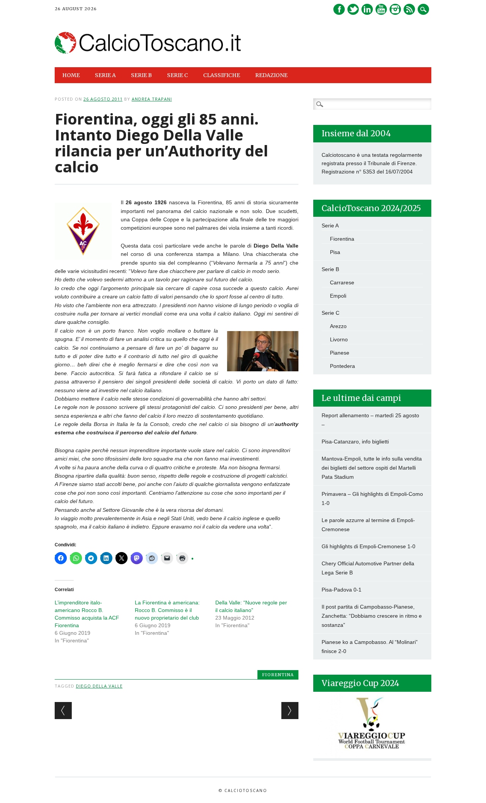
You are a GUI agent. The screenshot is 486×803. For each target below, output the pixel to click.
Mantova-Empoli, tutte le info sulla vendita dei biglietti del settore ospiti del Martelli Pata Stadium (372, 468)
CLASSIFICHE (221, 75)
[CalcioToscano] (148, 52)
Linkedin (367, 9)
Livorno (339, 339)
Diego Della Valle (99, 686)
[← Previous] (63, 710)
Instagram (395, 9)
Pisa (335, 252)
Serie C (330, 313)
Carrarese (342, 282)
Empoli (338, 296)
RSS (409, 9)
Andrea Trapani (152, 99)
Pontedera (342, 366)
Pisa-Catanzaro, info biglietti (355, 442)
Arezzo (338, 326)
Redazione (271, 75)
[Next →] (289, 710)
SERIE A (105, 75)
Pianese (339, 353)
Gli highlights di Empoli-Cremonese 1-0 (368, 546)
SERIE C (177, 75)
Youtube (381, 9)
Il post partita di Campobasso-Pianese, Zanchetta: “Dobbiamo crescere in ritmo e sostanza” (372, 616)
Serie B (330, 269)
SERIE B (141, 75)
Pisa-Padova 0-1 (341, 590)
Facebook (339, 9)
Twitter (353, 9)
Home (71, 75)
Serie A (330, 225)
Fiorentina (278, 674)
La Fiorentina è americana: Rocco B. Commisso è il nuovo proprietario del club (167, 610)
